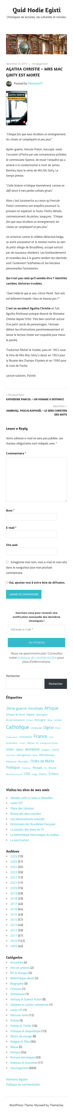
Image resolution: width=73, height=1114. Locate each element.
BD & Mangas (19, 973)
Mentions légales (17, 1079)
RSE (45, 768)
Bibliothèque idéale (22, 978)
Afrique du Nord (15, 714)
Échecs (53, 773)
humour (22, 743)
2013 (13, 925)
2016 (13, 909)
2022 (13, 877)
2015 (13, 914)
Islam (10, 749)
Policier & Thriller (21, 1025)
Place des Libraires (22, 808)
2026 (13, 856)
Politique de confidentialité (23, 1084)
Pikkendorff (35, 83)
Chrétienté (36, 728)
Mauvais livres (19, 1015)
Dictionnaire (17, 994)
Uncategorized (39, 63)
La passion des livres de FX (27, 829)
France (40, 736)
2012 (13, 930)
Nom (10, 510)
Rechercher (13, 676)
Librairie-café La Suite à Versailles (31, 798)
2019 (13, 893)
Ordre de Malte (42, 761)
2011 (13, 935)
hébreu (31, 743)
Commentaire (16, 453)
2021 (13, 882)
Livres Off (16, 803)
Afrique (51, 708)
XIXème (43, 774)
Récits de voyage (21, 1036)
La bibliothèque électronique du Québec (34, 834)
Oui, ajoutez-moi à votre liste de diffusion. (36, 582)
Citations (15, 989)
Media (34, 755)
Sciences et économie (23, 1062)
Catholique (17, 727)
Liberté (55, 749)
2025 (13, 861)
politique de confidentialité (37, 657)
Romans (15, 1052)
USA (27, 773)
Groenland (11, 743)
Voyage (34, 774)
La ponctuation (19, 840)
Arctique (29, 720)
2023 (13, 872)
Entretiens (25, 737)
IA (37, 743)
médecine (11, 761)
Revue (14, 1047)
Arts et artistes (20, 967)
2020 (13, 888)
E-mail (11, 527)
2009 (13, 946)
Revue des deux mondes (25, 813)
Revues (37, 767)
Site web (12, 545)
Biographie (17, 983)
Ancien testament (15, 720)
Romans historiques (22, 1057)
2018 (13, 898)
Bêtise (49, 720)
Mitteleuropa (47, 755)
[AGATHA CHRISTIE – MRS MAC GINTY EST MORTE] (16, 124)
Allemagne (41, 714)
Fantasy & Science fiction (26, 999)
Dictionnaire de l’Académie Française (32, 824)
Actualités (16, 962)
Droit (57, 728)
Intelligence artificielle (49, 743)
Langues (45, 749)
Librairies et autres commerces (29, 1004)
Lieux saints (10, 755)
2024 (13, 867)
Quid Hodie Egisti (37, 10)
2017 (13, 904)
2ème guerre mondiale (24, 708)
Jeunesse (32, 749)
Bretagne (40, 720)
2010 (13, 940)
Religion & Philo (20, 1041)
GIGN (51, 737)
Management (24, 755)
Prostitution (26, 768)
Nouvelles (23, 761)
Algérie (30, 714)
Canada (57, 720)
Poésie (14, 1020)
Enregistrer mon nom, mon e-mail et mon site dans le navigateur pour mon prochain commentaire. (36, 567)
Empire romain (12, 737)
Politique (13, 767)
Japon (19, 749)
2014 (13, 919)
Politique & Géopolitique (25, 1031)
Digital (48, 727)
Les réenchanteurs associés (27, 819)
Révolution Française (14, 774)
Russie (53, 768)
